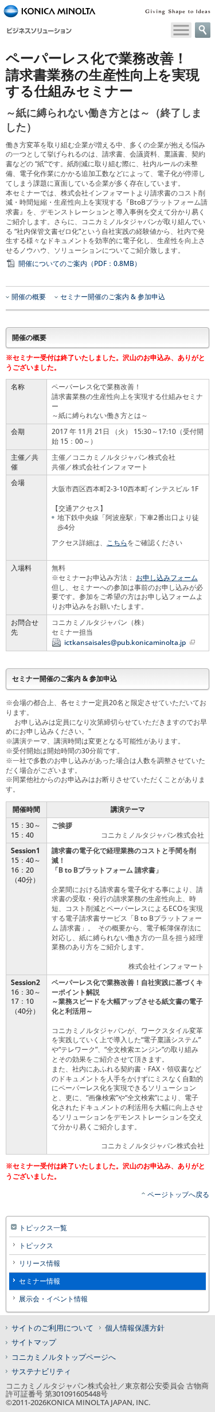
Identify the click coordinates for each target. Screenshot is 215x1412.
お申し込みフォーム (167, 577)
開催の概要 (28, 297)
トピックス (36, 1245)
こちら (117, 542)
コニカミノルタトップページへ (63, 1357)
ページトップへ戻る (178, 1194)
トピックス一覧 (43, 1228)
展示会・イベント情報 (53, 1299)
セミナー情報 (39, 1281)
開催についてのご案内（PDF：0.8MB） (79, 263)
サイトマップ (33, 1342)
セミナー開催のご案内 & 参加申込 (112, 297)
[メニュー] (181, 30)
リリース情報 (39, 1263)
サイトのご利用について (52, 1328)
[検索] (202, 30)
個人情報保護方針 (135, 1328)
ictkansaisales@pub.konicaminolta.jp (125, 642)
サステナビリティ (41, 1371)
